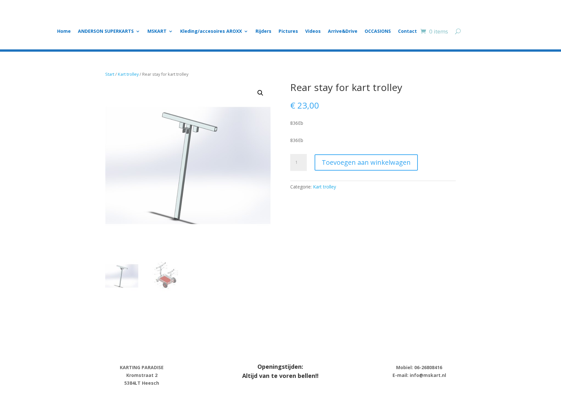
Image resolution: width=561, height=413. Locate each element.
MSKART (157, 31)
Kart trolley (128, 74)
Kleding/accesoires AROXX (211, 31)
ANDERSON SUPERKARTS (106, 31)
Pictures (288, 31)
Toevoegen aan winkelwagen (366, 162)
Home (64, 31)
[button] (260, 93)
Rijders (263, 31)
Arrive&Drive (342, 31)
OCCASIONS (378, 31)
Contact (407, 31)
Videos (313, 31)
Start (109, 74)
